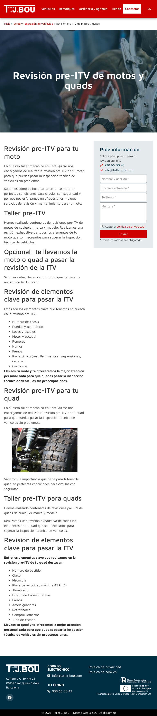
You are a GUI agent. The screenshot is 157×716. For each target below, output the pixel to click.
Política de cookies (103, 672)
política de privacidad (130, 226)
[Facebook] (9, 697)
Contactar (132, 8)
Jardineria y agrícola (93, 8)
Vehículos (48, 8)
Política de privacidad (105, 667)
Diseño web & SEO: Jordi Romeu (94, 712)
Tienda (116, 8)
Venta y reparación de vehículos (33, 23)
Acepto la (123, 226)
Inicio (7, 23)
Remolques (67, 8)
